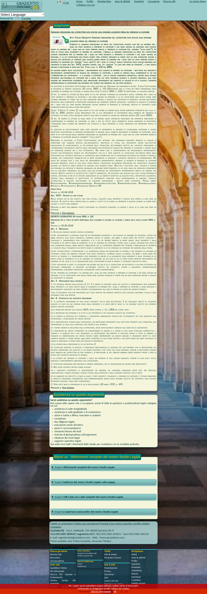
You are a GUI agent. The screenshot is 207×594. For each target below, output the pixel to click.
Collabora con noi (85, 5)
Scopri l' (85, 482)
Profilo (134, 561)
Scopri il (89, 497)
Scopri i (85, 467)
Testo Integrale (68, 213)
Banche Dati (56, 554)
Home (134, 554)
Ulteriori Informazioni (101, 592)
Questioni (135, 564)
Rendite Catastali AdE (85, 556)
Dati (106, 578)
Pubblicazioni (81, 566)
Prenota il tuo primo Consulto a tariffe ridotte (124, 524)
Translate (26, 18)
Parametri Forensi (112, 558)
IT (64, 3)
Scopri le (86, 512)
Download (136, 577)
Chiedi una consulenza (86, 524)
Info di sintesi (110, 554)
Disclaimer (109, 574)
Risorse (134, 574)
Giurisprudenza (57, 561)
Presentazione (110, 568)
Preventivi (136, 567)
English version (138, 583)
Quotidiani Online (58, 568)
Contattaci (55, 527)
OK (115, 592)
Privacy (107, 571)
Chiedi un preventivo (61, 524)
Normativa (55, 558)
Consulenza (136, 571)
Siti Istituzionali (57, 571)
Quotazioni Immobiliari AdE (87, 553)
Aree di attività (138, 558)
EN (67, 3)
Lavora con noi (111, 581)
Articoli (79, 564)
